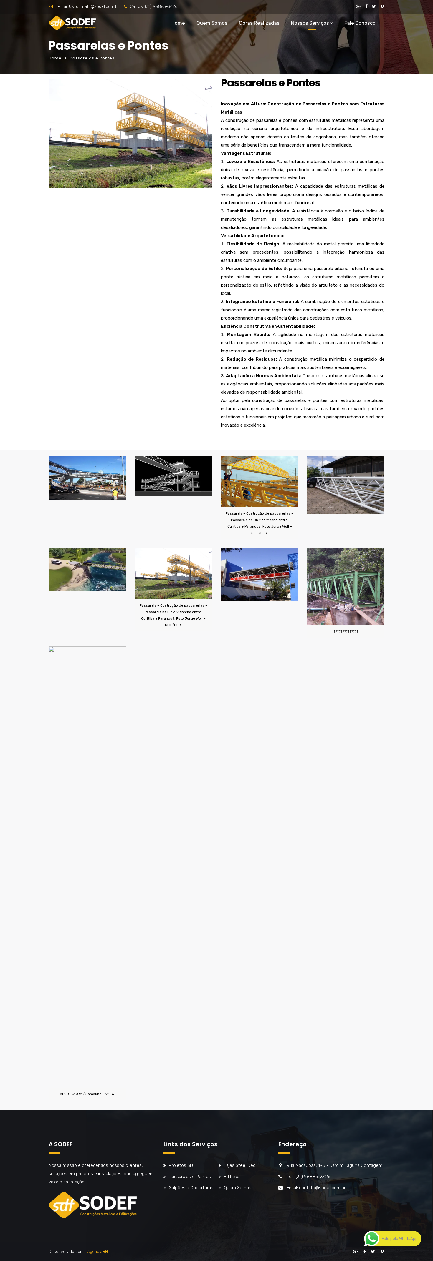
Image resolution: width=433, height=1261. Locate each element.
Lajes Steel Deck (240, 1165)
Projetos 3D (181, 1165)
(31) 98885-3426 (161, 6)
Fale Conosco (360, 23)
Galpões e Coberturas (191, 1187)
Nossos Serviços (310, 23)
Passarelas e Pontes (190, 1176)
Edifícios (232, 1176)
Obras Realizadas (259, 23)
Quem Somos (211, 23)
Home (178, 23)
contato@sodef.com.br (97, 6)
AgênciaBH (97, 1251)
